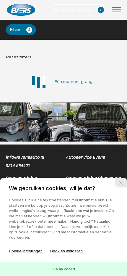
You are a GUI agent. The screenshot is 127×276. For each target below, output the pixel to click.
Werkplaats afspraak (77, 10)
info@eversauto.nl (25, 157)
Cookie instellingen (26, 251)
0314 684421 (18, 166)
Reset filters (18, 57)
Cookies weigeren (66, 251)
